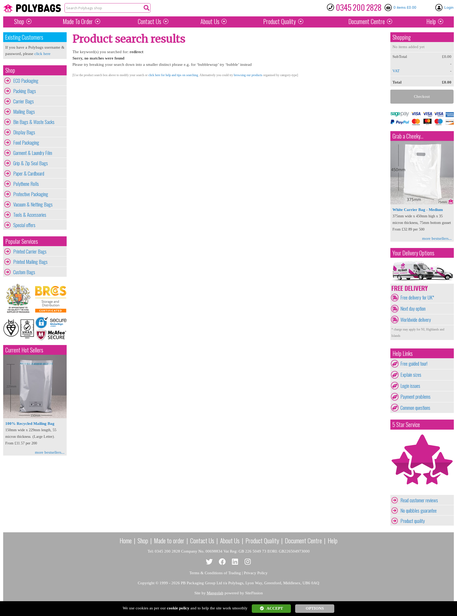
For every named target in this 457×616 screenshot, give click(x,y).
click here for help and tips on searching (173, 75)
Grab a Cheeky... (407, 136)
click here (42, 54)
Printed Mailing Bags (30, 262)
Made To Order (78, 21)
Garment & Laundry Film (32, 153)
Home (126, 540)
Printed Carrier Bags (30, 251)
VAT (396, 71)
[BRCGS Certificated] (51, 298)
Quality (279, 21)
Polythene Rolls (26, 184)
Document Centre (303, 540)
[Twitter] (209, 562)
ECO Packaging (25, 80)
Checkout (422, 96)
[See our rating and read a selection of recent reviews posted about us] (422, 492)
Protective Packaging (30, 194)
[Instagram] (248, 562)
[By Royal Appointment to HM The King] (19, 298)
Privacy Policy (256, 573)
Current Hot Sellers (24, 350)
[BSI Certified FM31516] (19, 328)
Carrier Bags (23, 101)
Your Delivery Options (413, 253)
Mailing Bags (24, 111)
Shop (19, 21)
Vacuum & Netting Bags (33, 204)
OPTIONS (315, 608)
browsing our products (248, 75)
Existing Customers (24, 37)
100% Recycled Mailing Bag (29, 423)
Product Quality (262, 540)
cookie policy (178, 608)
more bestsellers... (50, 452)
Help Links (402, 353)
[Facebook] (222, 562)
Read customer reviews (419, 500)
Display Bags (24, 132)
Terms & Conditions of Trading (215, 573)
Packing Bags (24, 91)
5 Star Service (406, 424)
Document (366, 21)
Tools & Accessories (29, 215)
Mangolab (215, 593)
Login (449, 7)
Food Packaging (26, 142)
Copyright (146, 583)
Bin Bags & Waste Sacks (33, 122)
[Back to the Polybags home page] (32, 8)
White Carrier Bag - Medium (417, 210)
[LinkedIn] (235, 562)
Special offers (24, 225)
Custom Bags (24, 272)
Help (431, 21)
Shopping (401, 37)
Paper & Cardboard (28, 173)
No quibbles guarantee (418, 510)
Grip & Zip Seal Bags (30, 163)
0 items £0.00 (405, 7)
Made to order (169, 540)
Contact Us (149, 21)
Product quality (412, 521)
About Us (209, 21)
